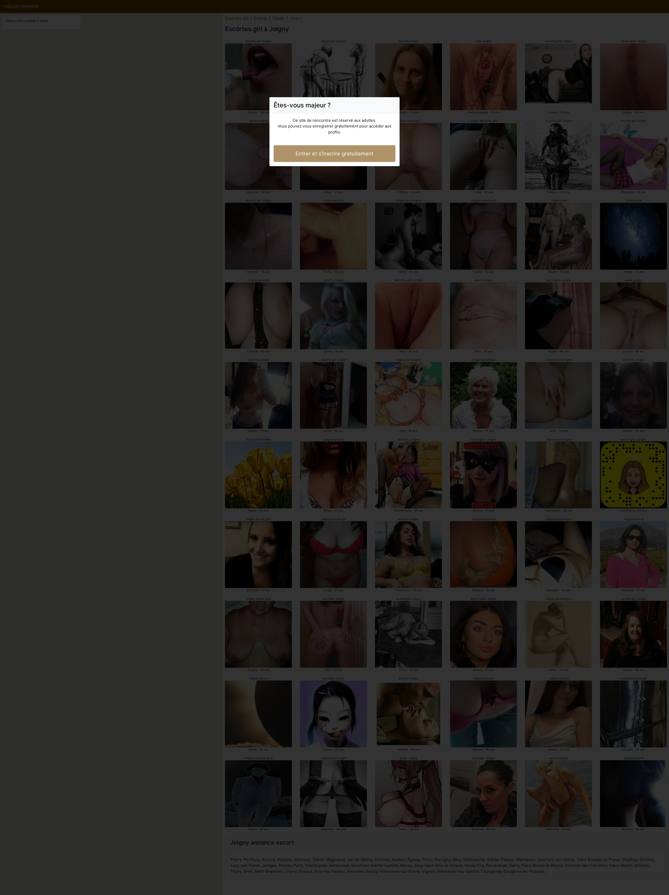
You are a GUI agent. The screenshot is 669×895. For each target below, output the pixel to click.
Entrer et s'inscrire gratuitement (334, 153)
